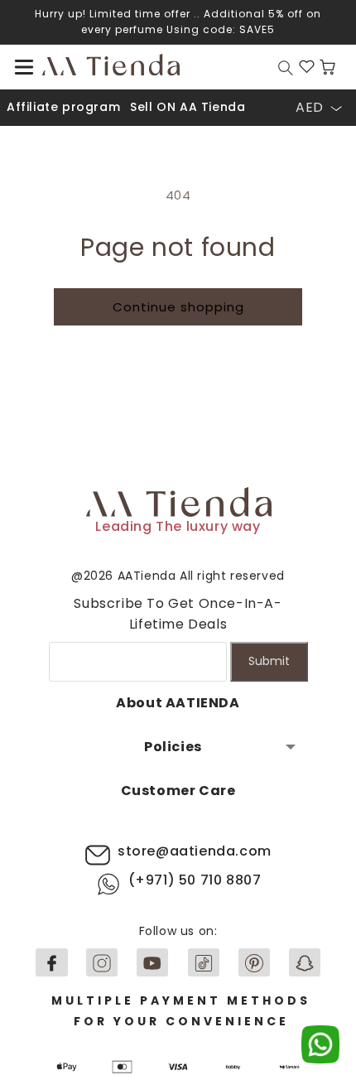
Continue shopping (178, 307)
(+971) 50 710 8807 (195, 880)
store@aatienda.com (195, 851)
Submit (269, 661)
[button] (24, 67)
